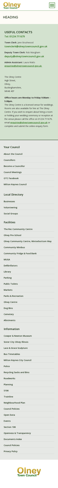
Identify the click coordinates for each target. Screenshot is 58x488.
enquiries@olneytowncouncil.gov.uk (23, 65)
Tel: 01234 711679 (14, 36)
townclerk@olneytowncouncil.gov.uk (25, 46)
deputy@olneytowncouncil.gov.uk (24, 56)
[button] (52, 5)
